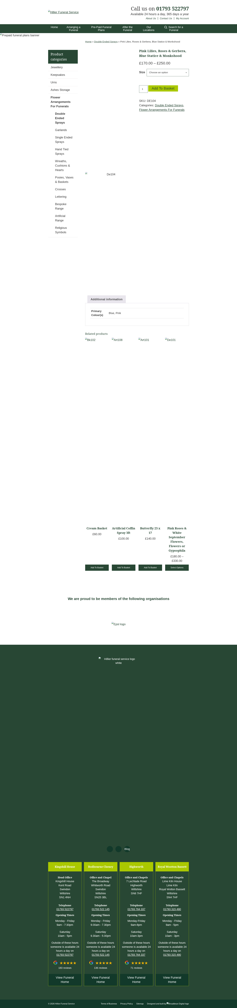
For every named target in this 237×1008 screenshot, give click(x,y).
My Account (182, 18)
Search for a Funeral (175, 29)
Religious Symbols (61, 230)
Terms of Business (109, 1004)
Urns (54, 82)
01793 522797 (172, 8)
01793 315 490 (172, 909)
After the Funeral (127, 29)
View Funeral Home (65, 980)
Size (142, 72)
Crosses (60, 189)
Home (54, 27)
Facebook (110, 849)
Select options (177, 568)
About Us (151, 18)
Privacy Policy (126, 1004)
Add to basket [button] (97, 568)
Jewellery (57, 67)
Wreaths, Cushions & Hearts (62, 165)
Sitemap (140, 1004)
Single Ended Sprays (63, 139)
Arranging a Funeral (73, 29)
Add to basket (163, 88)
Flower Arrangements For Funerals (162, 109)
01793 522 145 (100, 909)
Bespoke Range (60, 206)
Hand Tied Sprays (61, 151)
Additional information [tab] (107, 299)
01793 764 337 (136, 909)
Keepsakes (58, 74)
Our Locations (148, 29)
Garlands (61, 130)
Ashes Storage (60, 90)
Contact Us (166, 18)
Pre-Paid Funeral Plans (101, 29)
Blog (127, 849)
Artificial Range (60, 218)
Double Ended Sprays (106, 41)
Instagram (118, 849)
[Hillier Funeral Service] (63, 12)
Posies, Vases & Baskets (64, 179)
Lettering (60, 196)
